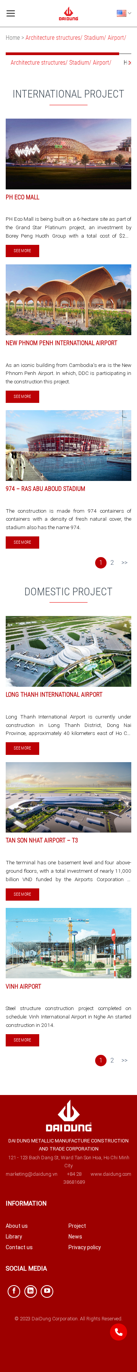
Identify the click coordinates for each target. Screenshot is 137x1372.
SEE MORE (22, 250)
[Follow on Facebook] (14, 1291)
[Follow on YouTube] (47, 1291)
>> (124, 562)
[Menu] (11, 13)
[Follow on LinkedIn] (30, 1291)
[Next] (129, 62)
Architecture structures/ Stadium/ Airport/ (63, 62)
